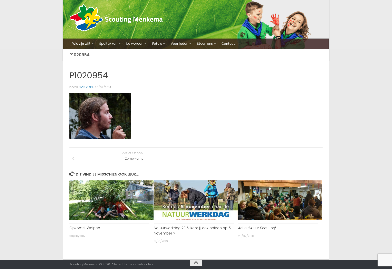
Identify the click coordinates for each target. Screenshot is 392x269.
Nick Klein (86, 87)
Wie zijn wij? (81, 43)
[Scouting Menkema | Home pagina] (116, 19)
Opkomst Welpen (84, 228)
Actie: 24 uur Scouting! (257, 228)
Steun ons (205, 43)
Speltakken (108, 43)
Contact (228, 43)
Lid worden (134, 43)
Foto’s (157, 43)
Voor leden (179, 43)
